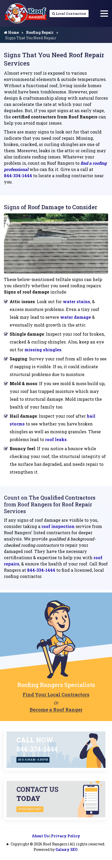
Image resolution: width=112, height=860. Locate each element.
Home (13, 32)
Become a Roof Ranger (56, 709)
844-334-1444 (18, 175)
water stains (76, 301)
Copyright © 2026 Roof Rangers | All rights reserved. (58, 844)
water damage (75, 317)
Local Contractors (70, 13)
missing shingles (42, 349)
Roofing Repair (40, 32)
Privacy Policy (65, 835)
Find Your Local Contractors (56, 694)
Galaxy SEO (66, 849)
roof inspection (57, 526)
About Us (40, 835)
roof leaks (56, 439)
